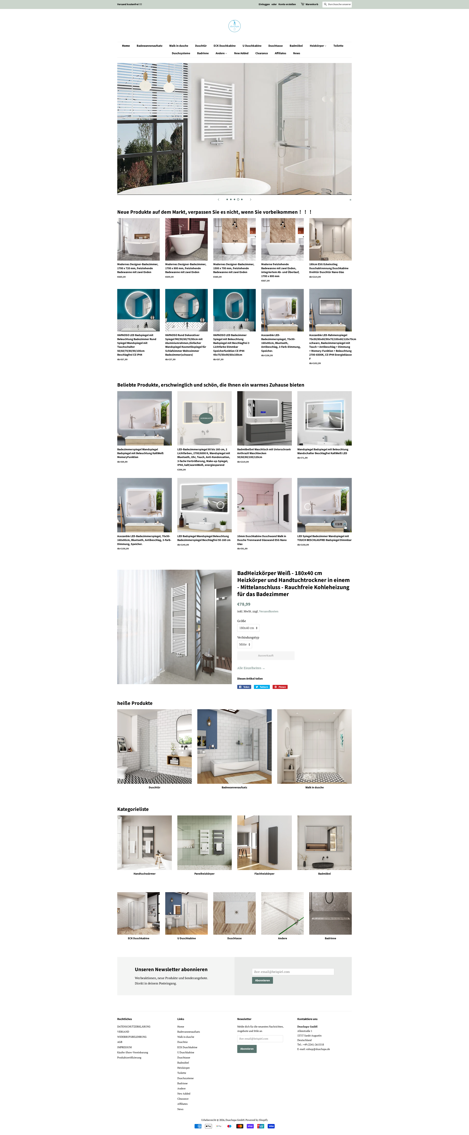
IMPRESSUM (124, 1047)
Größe (241, 621)
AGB (119, 1042)
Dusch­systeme (181, 53)
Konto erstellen (287, 4)
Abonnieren (262, 980)
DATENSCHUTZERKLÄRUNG (133, 1026)
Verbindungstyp (248, 637)
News (296, 53)
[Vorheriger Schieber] (218, 199)
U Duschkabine (252, 46)
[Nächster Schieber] (251, 199)
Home (126, 46)
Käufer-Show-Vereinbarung (132, 1052)
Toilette (338, 46)
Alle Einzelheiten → (251, 668)
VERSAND (123, 1031)
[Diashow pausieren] (350, 199)
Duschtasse (275, 46)
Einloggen (264, 4)
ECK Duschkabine (225, 46)
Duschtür (201, 46)
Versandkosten (268, 611)
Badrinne (203, 53)
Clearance (261, 53)
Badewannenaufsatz (149, 46)
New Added (241, 53)
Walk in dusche (178, 46)
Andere (220, 53)
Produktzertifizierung (129, 1057)
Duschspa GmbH (235, 1120)
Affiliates (280, 53)
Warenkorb (312, 4)
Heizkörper (317, 46)
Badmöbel (296, 46)
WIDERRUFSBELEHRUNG (132, 1036)
